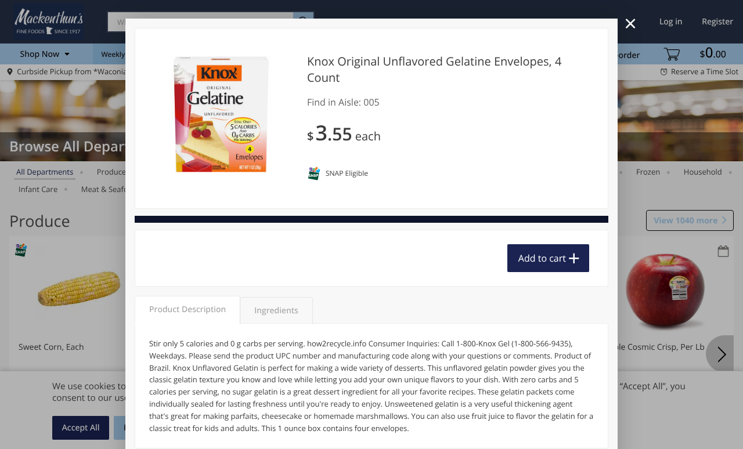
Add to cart (542, 258)
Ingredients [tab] (276, 310)
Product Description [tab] (187, 309)
